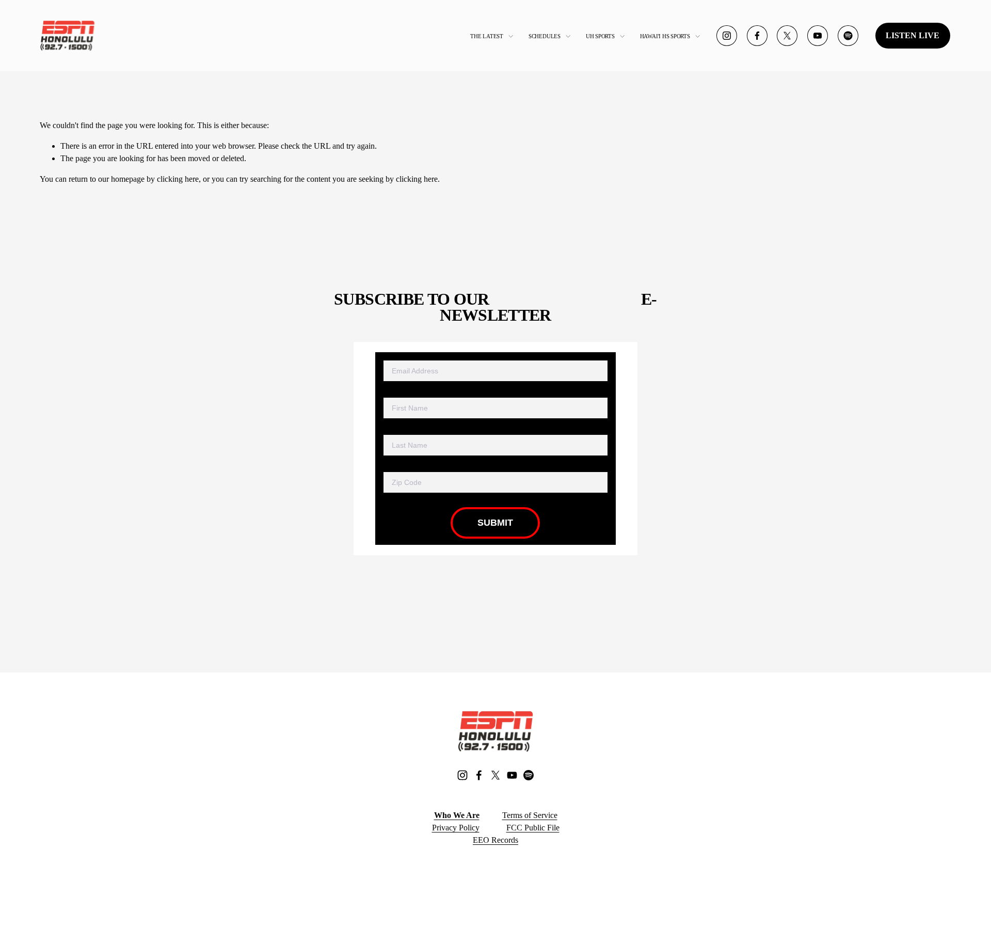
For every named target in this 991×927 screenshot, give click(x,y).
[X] (787, 35)
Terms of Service (529, 815)
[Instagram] (726, 35)
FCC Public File (533, 827)
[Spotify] (848, 35)
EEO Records (495, 840)
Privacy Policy (455, 827)
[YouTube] (817, 35)
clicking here (178, 179)
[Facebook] (757, 35)
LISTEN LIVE (912, 35)
